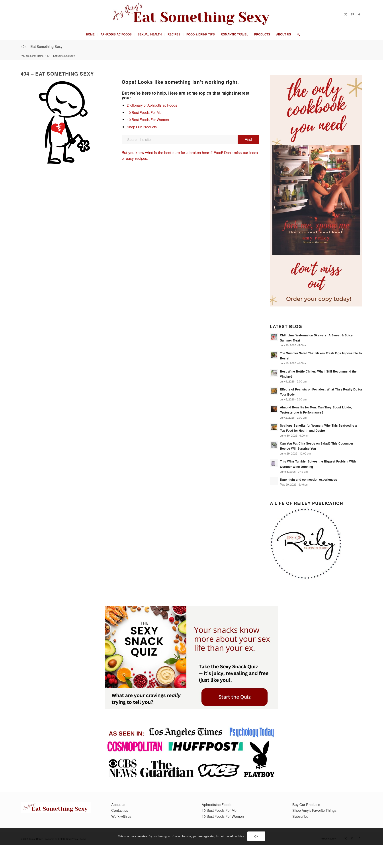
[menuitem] (90, 34)
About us (118, 804)
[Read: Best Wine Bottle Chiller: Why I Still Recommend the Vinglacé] (274, 373)
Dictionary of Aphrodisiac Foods (152, 105)
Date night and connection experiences (308, 479)
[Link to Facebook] (359, 14)
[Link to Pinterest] (352, 14)
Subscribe (300, 816)
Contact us (119, 810)
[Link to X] (345, 14)
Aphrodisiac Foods (216, 804)
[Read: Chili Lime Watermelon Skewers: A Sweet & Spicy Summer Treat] (274, 337)
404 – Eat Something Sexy (42, 46)
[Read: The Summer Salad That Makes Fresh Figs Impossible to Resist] (274, 355)
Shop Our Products (142, 126)
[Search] (297, 34)
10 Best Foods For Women (148, 119)
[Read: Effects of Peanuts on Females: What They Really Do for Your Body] (274, 391)
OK (256, 836)
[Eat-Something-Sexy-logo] (191, 14)
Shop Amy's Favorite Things (314, 810)
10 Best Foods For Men (145, 112)
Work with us (121, 816)
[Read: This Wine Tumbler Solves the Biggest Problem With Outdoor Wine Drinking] (274, 463)
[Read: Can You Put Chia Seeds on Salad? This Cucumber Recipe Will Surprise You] (274, 445)
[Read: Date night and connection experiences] (274, 481)
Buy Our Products (306, 804)
